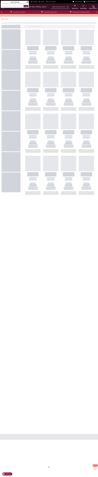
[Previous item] (1, 12)
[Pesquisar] (68, 7)
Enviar (26, 6)
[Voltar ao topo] (95, 473)
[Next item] (96, 12)
